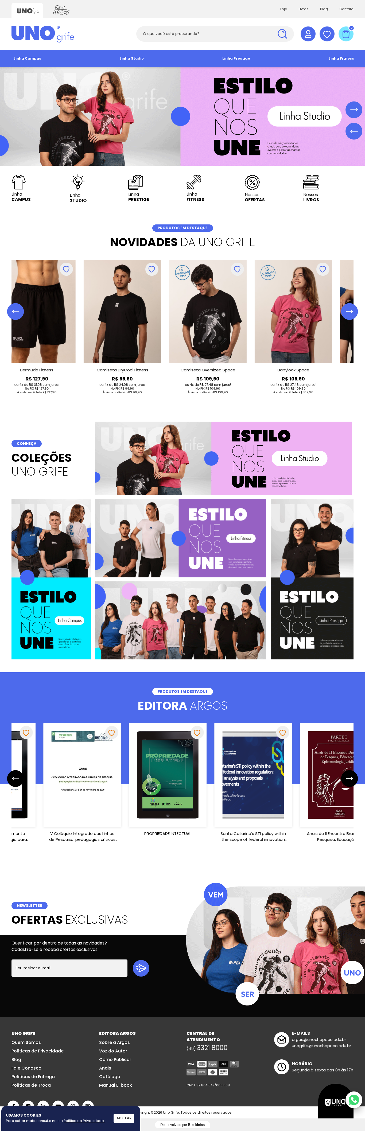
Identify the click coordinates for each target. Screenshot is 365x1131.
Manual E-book (115, 1085)
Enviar (141, 968)
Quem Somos (26, 1042)
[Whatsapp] (353, 1099)
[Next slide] (353, 110)
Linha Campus (27, 58)
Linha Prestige (236, 58)
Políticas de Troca (31, 1085)
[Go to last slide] (15, 311)
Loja (283, 8)
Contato (346, 8)
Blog (324, 8)
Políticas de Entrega (33, 1077)
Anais (105, 1068)
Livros (303, 8)
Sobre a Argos (114, 1042)
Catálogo (109, 1077)
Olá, (308, 33)
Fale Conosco (26, 1068)
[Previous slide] (353, 131)
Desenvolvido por (182, 1125)
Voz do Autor (113, 1051)
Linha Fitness (341, 58)
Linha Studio (132, 58)
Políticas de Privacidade (37, 1051)
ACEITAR (124, 1118)
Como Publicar (115, 1059)
